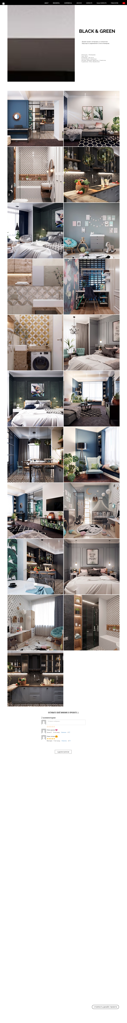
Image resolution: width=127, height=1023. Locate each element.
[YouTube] (124, 3)
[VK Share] (65, 747)
